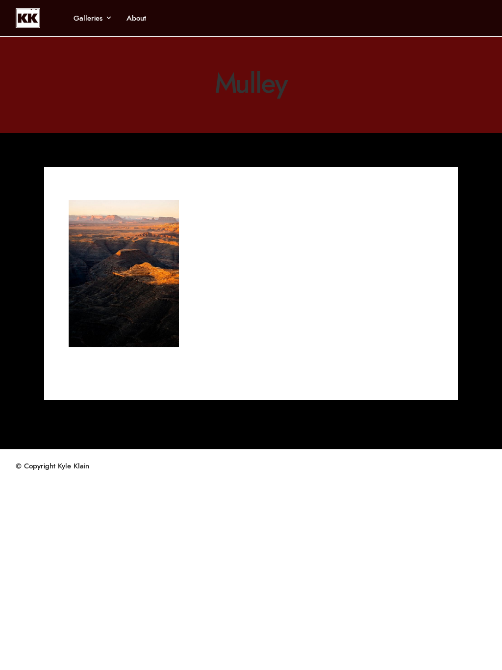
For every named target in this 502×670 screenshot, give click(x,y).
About (136, 18)
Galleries (88, 18)
